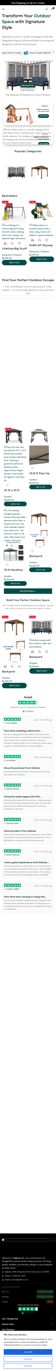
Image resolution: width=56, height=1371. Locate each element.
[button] (14, 262)
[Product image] (14, 231)
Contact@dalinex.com (19, 1280)
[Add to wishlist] (19, 243)
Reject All (28, 1366)
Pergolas (33, 663)
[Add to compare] (5, 243)
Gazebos (8, 496)
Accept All (28, 1352)
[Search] (46, 9)
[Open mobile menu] (3, 9)
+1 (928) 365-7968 (18, 1276)
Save (6, 202)
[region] (28, 1351)
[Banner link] (28, 112)
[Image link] (28, 73)
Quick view (12, 243)
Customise (28, 1359)
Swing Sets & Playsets (12, 255)
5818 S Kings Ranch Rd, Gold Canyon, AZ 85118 (30, 1272)
